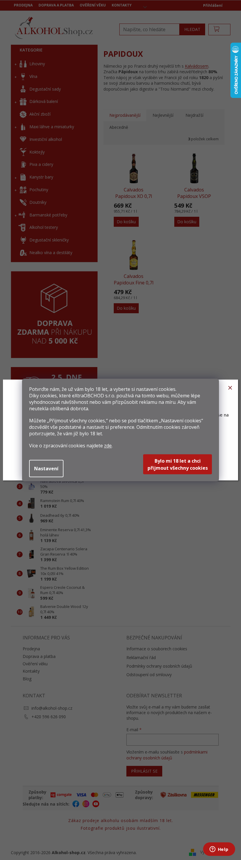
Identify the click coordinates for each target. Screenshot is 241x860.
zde (108, 445)
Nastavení (46, 468)
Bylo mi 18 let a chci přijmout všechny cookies (178, 464)
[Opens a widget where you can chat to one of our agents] (219, 849)
